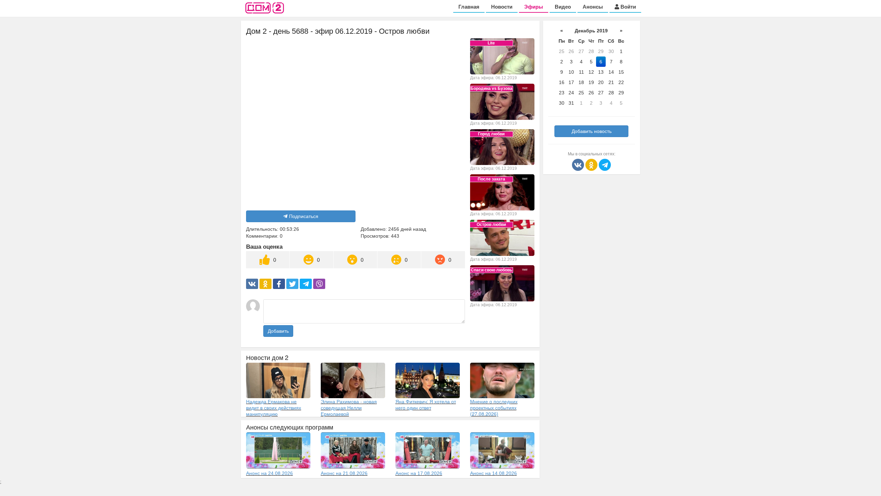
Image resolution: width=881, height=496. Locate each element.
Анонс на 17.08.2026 (418, 473)
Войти (627, 7)
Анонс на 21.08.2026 (344, 473)
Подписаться (303, 216)
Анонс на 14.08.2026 (493, 473)
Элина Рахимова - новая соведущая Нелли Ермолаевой (349, 407)
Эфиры (533, 7)
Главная (468, 7)
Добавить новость (592, 131)
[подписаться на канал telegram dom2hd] (605, 164)
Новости (501, 7)
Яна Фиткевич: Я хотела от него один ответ (425, 404)
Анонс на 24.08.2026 (269, 473)
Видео (563, 7)
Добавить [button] (278, 331)
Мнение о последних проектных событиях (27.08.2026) (494, 407)
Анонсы (593, 7)
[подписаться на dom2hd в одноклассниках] (592, 164)
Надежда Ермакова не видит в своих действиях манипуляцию (273, 407)
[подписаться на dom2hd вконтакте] (578, 164)
